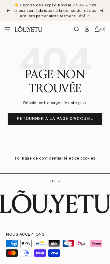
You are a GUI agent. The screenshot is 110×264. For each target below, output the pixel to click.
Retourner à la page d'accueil (55, 118)
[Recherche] (76, 29)
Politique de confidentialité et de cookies (55, 158)
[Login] (87, 29)
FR (52, 181)
